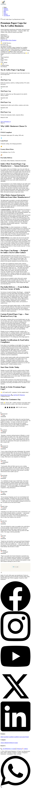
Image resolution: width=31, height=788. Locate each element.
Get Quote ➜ (7, 15)
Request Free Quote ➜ (6, 395)
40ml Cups (3, 736)
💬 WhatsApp (21, 395)
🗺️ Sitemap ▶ (15, 566)
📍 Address (25, 748)
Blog (5, 11)
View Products (12, 40)
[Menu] (1, 18)
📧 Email (13, 748)
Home (5, 7)
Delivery (6, 14)
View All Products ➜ (6, 121)
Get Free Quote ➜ (5, 40)
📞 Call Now (14, 395)
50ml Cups (8, 736)
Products (6, 8)
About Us (6, 10)
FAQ (5, 12)
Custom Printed (25, 736)
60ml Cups (13, 736)
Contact (16, 742)
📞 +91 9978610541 (6, 748)
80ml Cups (18, 736)
